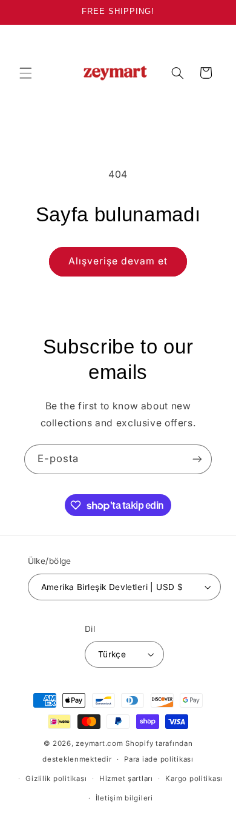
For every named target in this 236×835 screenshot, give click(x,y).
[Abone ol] (197, 459)
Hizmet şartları (126, 778)
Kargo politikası (194, 778)
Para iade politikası (159, 759)
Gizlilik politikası (56, 778)
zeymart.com (99, 743)
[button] (25, 73)
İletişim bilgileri (124, 798)
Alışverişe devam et (118, 261)
